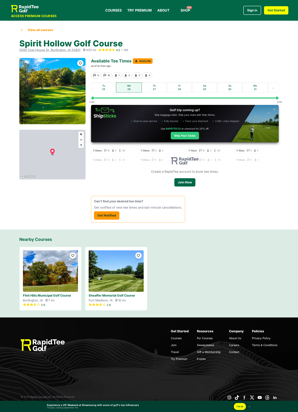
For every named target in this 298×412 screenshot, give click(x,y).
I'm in (240, 406)
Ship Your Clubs (185, 135)
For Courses (205, 338)
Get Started (276, 10)
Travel (175, 352)
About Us (235, 338)
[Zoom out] (81, 140)
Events (201, 359)
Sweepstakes (205, 345)
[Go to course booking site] (52, 91)
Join (173, 345)
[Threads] (267, 397)
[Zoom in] (81, 134)
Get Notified (106, 215)
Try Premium (139, 10)
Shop (186, 9)
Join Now (185, 182)
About (163, 10)
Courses (113, 10)
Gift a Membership (209, 352)
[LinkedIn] (274, 397)
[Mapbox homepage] (28, 176)
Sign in (252, 10)
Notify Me (145, 61)
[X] (252, 397)
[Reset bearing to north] (81, 145)
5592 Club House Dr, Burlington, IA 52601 (49, 50)
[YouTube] (259, 397)
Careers (234, 345)
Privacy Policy (261, 338)
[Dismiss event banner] (249, 406)
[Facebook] (244, 397)
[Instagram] (229, 397)
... (273, 87)
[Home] (34, 8)
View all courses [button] (40, 30)
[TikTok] (237, 397)
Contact (234, 352)
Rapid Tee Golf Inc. (41, 396)
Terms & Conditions (264, 345)
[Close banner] (274, 109)
